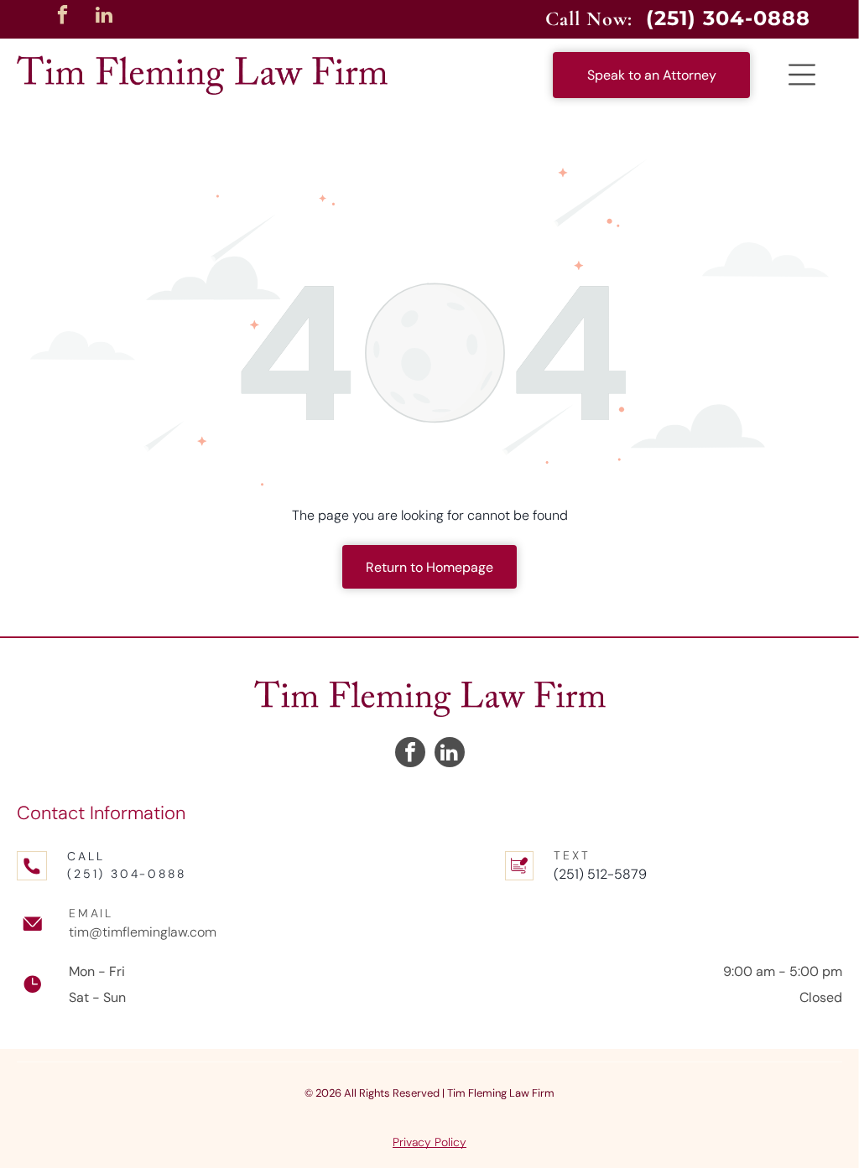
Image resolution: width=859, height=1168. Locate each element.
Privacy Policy (429, 1142)
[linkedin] (104, 17)
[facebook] (62, 17)
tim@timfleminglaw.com (142, 932)
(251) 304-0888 (126, 873)
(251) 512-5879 (600, 874)
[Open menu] (802, 75)
